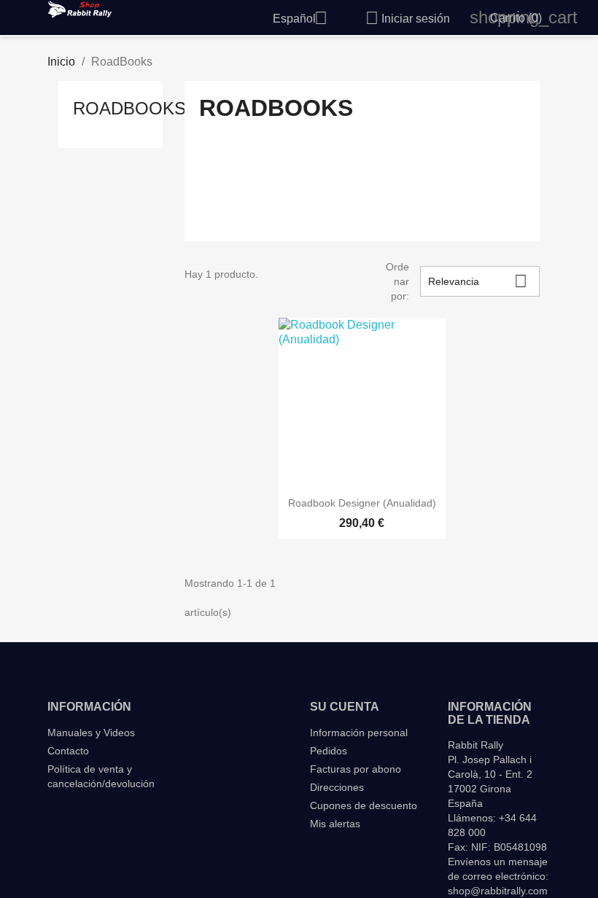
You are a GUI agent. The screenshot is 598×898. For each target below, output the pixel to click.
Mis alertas (335, 823)
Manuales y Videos (91, 732)
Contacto (68, 751)
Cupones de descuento (363, 805)
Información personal (359, 732)
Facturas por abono (355, 769)
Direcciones (337, 787)
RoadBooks (129, 108)
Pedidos (328, 751)
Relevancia (477, 281)
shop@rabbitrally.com (498, 891)
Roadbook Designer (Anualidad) (362, 503)
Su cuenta (344, 706)
